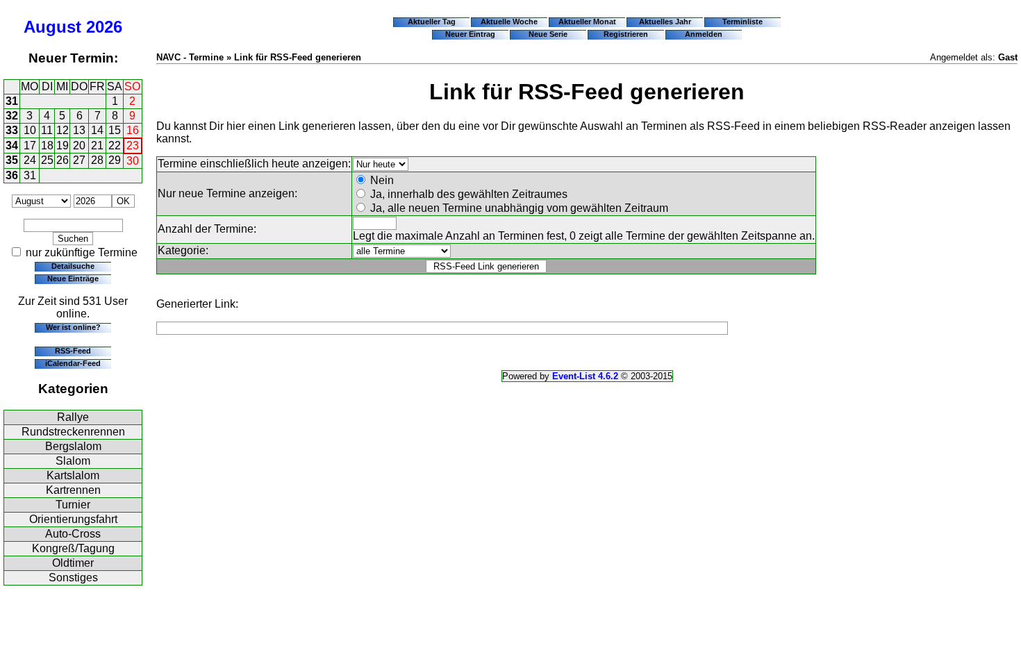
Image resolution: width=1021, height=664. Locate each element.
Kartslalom (73, 475)
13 (79, 130)
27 (79, 160)
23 (132, 145)
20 (79, 145)
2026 (104, 26)
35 (12, 160)
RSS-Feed (73, 351)
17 (30, 145)
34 (12, 145)
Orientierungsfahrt (73, 519)
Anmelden (703, 34)
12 (62, 130)
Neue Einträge (73, 278)
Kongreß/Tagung (73, 548)
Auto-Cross (73, 534)
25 (47, 160)
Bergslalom (73, 446)
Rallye (73, 417)
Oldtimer (73, 563)
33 (12, 130)
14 (97, 130)
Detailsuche (72, 266)
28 (97, 160)
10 (30, 130)
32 (12, 116)
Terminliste (742, 21)
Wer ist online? (73, 327)
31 (12, 101)
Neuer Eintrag (470, 34)
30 (132, 161)
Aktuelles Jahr (665, 21)
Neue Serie (548, 34)
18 (47, 145)
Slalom (73, 461)
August (52, 26)
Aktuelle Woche (509, 21)
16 (132, 130)
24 (30, 160)
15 (114, 130)
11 (47, 130)
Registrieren (626, 34)
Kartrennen (73, 490)
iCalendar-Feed (73, 363)
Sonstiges (73, 577)
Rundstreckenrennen (73, 432)
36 (12, 175)
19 (62, 145)
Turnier (73, 505)
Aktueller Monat (587, 21)
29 (114, 160)
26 (62, 160)
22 (114, 145)
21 (97, 145)
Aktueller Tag (432, 21)
